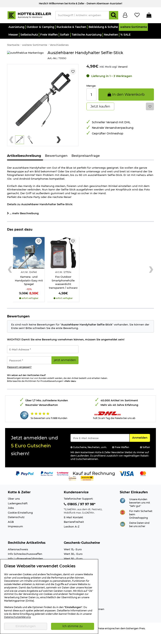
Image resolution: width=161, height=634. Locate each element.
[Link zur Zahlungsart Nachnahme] (87, 478)
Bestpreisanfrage (85, 156)
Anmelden (141, 437)
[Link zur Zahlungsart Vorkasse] (72, 478)
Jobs (11, 507)
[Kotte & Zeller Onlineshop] (29, 15)
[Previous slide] (11, 139)
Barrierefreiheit (74, 521)
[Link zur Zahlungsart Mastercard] (143, 473)
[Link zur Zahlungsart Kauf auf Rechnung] (93, 473)
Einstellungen (26, 626)
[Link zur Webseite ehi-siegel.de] (122, 512)
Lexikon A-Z (72, 526)
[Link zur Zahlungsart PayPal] (25, 473)
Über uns (14, 498)
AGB (11, 521)
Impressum (15, 526)
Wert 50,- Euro (73, 558)
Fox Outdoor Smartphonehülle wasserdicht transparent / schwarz (63, 282)
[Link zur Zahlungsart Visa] (126, 473)
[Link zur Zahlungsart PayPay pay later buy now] (47, 473)
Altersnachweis (18, 549)
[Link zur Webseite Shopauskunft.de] (122, 500)
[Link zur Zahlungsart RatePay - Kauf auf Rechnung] (63, 473)
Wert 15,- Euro (73, 549)
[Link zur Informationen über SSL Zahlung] (122, 524)
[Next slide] (59, 139)
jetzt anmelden (65, 360)
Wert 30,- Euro (73, 553)
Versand (122, 66)
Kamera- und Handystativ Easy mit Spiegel (29, 280)
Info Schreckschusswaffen (25, 553)
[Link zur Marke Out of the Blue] (25, 55)
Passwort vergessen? (19, 367)
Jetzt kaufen (100, 106)
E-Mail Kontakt (73, 517)
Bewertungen (56, 156)
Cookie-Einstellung (20, 512)
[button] (16, 27)
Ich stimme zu (72, 626)
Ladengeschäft (17, 503)
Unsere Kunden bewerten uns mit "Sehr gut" (139, 502)
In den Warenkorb (128, 94)
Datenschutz (16, 517)
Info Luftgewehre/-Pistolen (25, 558)
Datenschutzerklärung (17, 617)
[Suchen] (113, 15)
